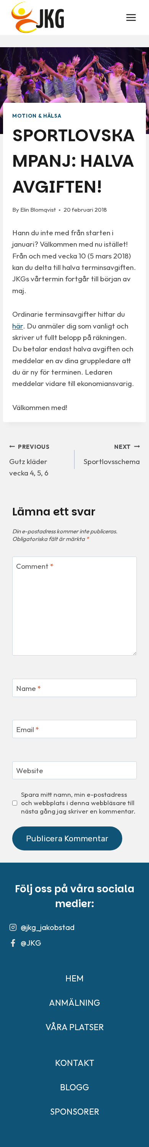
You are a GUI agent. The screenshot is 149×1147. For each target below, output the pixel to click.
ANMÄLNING (74, 1002)
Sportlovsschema (112, 454)
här (17, 325)
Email (27, 729)
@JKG (31, 943)
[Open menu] (131, 17)
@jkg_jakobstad (47, 927)
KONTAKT (74, 1063)
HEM (74, 978)
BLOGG (74, 1087)
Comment (34, 565)
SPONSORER (74, 1111)
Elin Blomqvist (38, 209)
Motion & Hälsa (36, 116)
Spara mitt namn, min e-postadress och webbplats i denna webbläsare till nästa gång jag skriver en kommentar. (78, 802)
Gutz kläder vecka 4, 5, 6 (29, 460)
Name (28, 687)
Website (29, 770)
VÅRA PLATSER (74, 1027)
